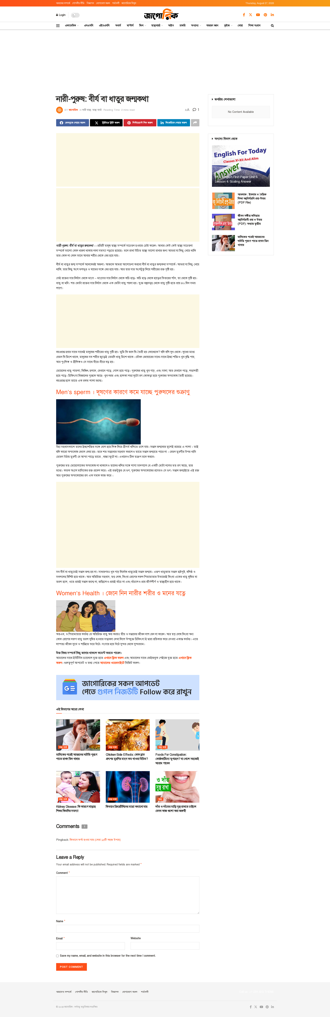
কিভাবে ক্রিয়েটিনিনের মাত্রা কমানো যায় (126, 807)
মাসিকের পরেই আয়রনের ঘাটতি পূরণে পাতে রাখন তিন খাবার (253, 241)
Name (60, 921)
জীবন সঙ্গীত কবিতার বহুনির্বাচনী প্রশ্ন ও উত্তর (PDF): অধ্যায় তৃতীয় (250, 219)
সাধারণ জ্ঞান (212, 25)
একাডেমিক (70, 25)
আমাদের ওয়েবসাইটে (112, 663)
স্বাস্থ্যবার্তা (155, 25)
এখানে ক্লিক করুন (114, 658)
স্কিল (141, 25)
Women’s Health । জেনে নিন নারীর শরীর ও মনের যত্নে (120, 593)
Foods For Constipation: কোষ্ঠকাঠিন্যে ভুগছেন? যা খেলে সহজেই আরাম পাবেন (177, 759)
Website (136, 938)
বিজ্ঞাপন (90, 3)
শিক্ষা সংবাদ (254, 25)
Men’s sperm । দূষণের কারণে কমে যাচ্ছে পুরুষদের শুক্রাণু (123, 392)
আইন (171, 25)
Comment (63, 873)
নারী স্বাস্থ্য (86, 109)
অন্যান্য (194, 25)
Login (62, 15)
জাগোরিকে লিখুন (129, 3)
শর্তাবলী (115, 3)
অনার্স (118, 25)
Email (60, 938)
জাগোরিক (73, 109)
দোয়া (240, 25)
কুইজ (227, 25)
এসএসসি (88, 25)
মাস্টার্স (130, 25)
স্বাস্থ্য (160, 799)
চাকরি (183, 25)
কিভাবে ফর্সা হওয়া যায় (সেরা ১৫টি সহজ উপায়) (95, 839)
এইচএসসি (104, 25)
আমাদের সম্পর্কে (63, 3)
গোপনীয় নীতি (78, 3)
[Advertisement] (165, 62)
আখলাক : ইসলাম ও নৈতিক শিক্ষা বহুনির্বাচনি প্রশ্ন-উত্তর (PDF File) (252, 198)
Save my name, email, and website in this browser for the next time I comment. (108, 955)
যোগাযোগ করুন (103, 3)
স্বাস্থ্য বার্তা (97, 109)
